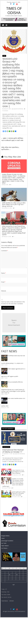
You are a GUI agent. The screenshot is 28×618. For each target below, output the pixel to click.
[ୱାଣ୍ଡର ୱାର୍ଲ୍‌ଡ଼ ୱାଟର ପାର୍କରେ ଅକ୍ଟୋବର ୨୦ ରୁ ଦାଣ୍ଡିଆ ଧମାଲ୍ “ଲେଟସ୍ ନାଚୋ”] (6, 491)
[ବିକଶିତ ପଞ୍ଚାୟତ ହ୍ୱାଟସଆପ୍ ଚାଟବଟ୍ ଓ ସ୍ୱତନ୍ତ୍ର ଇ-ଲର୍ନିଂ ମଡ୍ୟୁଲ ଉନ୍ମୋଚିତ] (4, 369)
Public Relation (5, 545)
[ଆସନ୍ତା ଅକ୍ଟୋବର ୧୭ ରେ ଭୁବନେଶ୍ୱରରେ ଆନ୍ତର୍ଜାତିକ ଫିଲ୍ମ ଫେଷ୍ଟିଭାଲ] (6, 469)
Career (3, 538)
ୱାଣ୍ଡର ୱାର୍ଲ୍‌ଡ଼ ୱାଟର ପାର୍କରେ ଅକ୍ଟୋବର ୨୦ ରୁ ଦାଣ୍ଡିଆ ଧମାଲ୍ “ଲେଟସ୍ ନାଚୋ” (18, 493)
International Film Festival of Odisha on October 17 (13, 451)
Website (3, 291)
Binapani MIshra (5, 535)
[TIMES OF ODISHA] (3, 25)
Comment (4, 250)
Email (3, 282)
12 (9, 574)
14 (16, 574)
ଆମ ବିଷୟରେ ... (4, 548)
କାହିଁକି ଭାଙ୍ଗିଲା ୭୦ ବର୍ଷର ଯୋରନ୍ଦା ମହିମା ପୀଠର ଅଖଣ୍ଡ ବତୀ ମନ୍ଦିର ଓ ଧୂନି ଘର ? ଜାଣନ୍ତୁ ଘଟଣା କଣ (13, 204)
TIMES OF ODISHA (14, 10)
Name (3, 273)
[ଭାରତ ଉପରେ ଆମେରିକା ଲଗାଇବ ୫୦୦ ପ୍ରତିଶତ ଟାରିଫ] (4, 398)
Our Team (3, 543)
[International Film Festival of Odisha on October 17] (14, 432)
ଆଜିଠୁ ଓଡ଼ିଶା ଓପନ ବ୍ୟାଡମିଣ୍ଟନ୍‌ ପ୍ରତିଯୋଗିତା (10, 148)
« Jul (13, 584)
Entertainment (6, 447)
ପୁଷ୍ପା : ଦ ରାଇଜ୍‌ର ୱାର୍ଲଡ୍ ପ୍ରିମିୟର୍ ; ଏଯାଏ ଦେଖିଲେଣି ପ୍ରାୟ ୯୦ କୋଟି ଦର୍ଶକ (12, 139)
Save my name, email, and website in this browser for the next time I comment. (13, 303)
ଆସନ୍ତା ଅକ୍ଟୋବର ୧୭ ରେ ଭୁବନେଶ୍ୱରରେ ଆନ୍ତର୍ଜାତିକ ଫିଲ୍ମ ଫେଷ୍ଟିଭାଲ (18, 471)
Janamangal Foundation (7, 540)
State (4, 56)
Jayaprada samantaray (18, 108)
